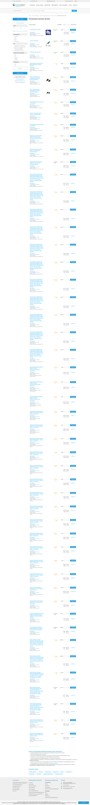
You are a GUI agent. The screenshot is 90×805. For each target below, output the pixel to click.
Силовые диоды (47, 787)
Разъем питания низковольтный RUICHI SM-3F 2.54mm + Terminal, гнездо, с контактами (36, 548)
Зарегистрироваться (69, 1)
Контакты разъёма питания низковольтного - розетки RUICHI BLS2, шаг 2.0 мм (36, 588)
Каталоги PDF (47, 5)
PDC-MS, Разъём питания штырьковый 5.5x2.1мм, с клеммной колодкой (35, 78)
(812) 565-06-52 (20, 79)
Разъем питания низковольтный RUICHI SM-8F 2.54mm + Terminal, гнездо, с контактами (36, 453)
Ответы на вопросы (20, 82)
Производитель (17, 34)
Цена (15, 25)
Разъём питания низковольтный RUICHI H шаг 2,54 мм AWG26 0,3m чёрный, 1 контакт (36, 734)
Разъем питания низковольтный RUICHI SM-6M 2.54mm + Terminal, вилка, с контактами (36, 494)
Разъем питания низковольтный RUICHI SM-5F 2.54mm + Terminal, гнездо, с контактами (36, 521)
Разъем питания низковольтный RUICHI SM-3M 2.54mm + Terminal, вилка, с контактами (36, 534)
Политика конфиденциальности (17, 784)
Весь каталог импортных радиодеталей (51, 797)
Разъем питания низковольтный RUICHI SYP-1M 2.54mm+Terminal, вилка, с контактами (36, 412)
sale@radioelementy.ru (51, 1)
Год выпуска (16, 62)
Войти (76, 1)
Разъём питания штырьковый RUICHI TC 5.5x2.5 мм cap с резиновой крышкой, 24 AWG (36, 137)
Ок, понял (84, 802)
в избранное (73, 32)
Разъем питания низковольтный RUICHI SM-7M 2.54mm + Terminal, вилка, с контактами (36, 467)
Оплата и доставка (63, 5)
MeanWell (46, 794)
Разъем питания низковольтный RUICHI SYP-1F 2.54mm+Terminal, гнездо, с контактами (36, 426)
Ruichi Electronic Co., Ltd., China (34, 33)
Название (64, 24)
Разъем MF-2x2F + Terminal (35, 29)
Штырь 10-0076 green (34, 40)
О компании (32, 5)
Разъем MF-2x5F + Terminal (35, 52)
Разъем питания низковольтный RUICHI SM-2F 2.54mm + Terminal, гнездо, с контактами (36, 575)
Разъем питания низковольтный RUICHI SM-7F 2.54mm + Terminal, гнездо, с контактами (36, 480)
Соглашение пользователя (17, 786)
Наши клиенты (31, 784)
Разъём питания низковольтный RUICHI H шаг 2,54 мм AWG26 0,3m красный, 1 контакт (36, 721)
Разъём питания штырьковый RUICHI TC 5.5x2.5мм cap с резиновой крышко (36, 150)
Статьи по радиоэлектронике (33, 790)
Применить (20, 68)
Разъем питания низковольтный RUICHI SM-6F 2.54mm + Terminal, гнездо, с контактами (36, 507)
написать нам (23, 80)
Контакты (75, 5)
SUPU (46, 792)
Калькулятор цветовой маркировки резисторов (36, 792)
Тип (14, 43)
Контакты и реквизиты (32, 785)
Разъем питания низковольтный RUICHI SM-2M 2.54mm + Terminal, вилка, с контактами (36, 561)
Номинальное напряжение (19, 52)
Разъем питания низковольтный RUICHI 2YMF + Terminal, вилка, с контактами (36, 602)
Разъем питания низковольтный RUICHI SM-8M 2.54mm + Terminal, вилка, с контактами (36, 439)
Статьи (70, 5)
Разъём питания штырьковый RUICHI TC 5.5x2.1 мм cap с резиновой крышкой (36, 163)
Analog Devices (47, 795)
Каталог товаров (39, 5)
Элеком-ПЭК (47, 785)
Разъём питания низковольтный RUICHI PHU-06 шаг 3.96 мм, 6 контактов (36, 64)
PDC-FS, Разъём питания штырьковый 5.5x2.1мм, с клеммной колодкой (35, 90)
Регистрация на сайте (16, 787)
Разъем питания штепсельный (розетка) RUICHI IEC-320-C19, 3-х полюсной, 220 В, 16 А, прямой (36, 628)
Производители (54, 5)
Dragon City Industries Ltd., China (35, 105)
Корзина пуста (19, 10)
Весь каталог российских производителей (51, 788)
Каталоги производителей (33, 795)
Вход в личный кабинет (16, 789)
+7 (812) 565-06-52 (34, 1)
